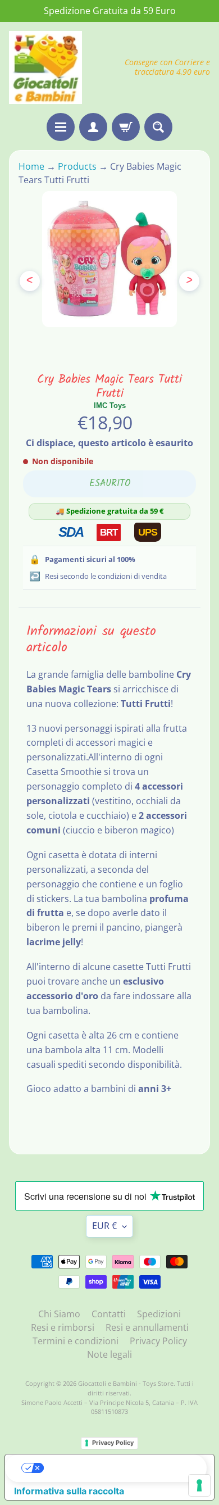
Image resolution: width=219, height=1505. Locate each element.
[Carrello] (126, 127)
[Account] (93, 127)
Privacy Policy (158, 1341)
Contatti (109, 1314)
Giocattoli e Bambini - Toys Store (126, 1383)
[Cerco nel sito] (158, 127)
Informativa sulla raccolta (69, 1491)
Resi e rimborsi (62, 1327)
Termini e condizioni (75, 1341)
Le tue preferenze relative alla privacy (121, 1468)
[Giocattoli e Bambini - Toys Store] (45, 67)
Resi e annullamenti (147, 1327)
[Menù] (61, 127)
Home (33, 166)
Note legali (109, 1354)
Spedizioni (159, 1314)
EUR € (104, 1226)
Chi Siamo (59, 1314)
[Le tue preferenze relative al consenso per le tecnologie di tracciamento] (199, 1485)
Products (77, 166)
